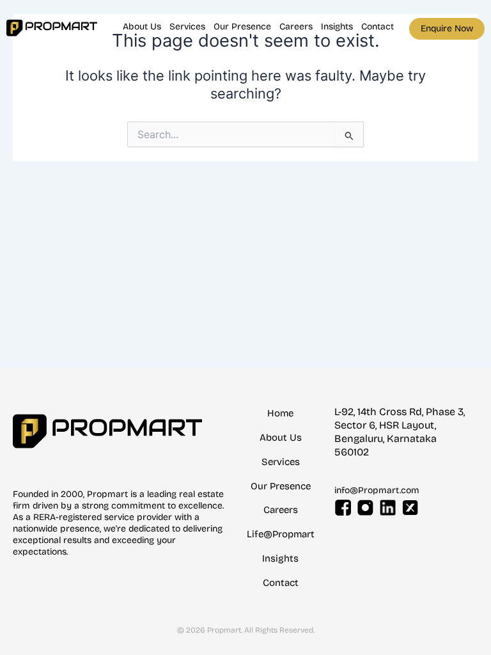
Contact (377, 26)
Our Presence (242, 26)
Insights (337, 26)
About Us (142, 26)
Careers (296, 26)
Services (187, 26)
